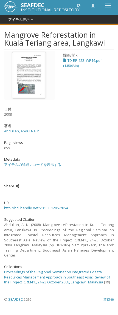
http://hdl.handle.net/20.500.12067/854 (36, 207)
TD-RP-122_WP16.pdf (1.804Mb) (82, 63)
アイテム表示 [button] (19, 19)
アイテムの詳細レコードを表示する (32, 164)
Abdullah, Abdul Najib (22, 131)
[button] (78, 5)
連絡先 (108, 299)
